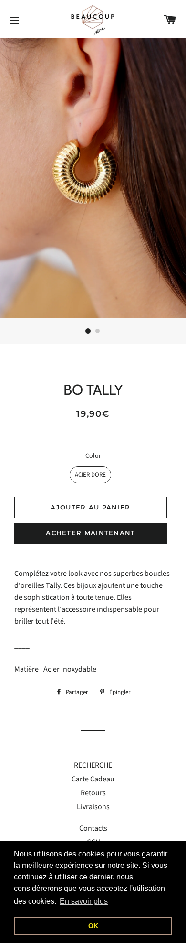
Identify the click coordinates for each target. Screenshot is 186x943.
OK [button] (93, 926)
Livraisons (93, 807)
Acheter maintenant (90, 533)
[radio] (90, 474)
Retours (93, 793)
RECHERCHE (93, 765)
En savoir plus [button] (84, 901)
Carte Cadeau (93, 779)
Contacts (93, 828)
